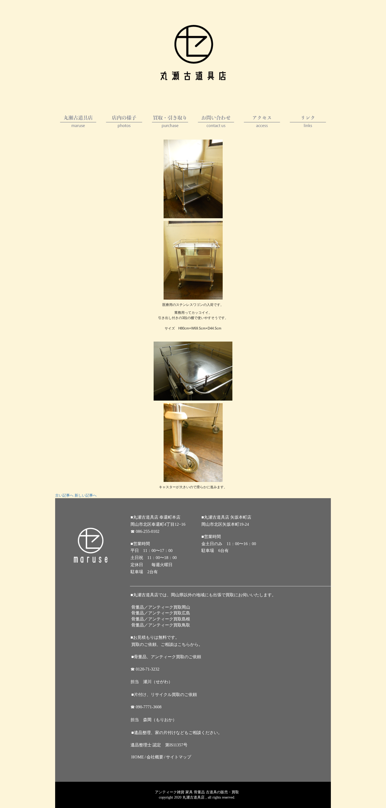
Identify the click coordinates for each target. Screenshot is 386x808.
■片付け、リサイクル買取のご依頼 (164, 694)
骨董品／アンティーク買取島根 (160, 619)
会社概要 (155, 757)
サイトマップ (178, 757)
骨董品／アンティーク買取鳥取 (160, 625)
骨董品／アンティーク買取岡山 (160, 607)
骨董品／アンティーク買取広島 (160, 613)
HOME (137, 757)
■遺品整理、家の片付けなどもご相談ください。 (176, 732)
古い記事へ (64, 495)
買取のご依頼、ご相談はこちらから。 (167, 644)
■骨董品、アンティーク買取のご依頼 (166, 657)
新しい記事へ (86, 495)
